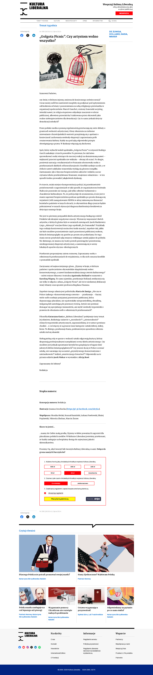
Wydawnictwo (98, 21)
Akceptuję (55, 493)
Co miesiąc (56, 483)
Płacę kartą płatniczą (59, 499)
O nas (53, 639)
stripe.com (93, 499)
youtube (23, 647)
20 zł (72, 473)
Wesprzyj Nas (121, 648)
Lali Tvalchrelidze (95, 614)
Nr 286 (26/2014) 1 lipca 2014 (50, 31)
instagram (27, 647)
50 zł (52, 473)
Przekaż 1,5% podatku (124, 653)
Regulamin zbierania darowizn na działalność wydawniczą (92, 651)
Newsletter (55, 648)
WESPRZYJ (124, 13)
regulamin (59, 493)
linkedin (35, 647)
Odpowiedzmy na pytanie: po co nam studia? (119, 609)
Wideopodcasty (71, 21)
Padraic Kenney (84, 579)
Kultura (57, 21)
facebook (19, 647)
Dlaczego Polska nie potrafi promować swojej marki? (44, 574)
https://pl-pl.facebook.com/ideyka (83, 409)
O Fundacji (55, 658)
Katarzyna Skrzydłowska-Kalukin (32, 579)
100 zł (92, 467)
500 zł (52, 467)
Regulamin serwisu (90, 639)
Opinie (85, 21)
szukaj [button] (114, 21)
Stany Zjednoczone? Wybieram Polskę (96, 574)
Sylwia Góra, (83, 614)
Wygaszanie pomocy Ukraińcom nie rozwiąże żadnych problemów (60, 610)
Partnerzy (119, 639)
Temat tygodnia (42, 21)
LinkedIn (33, 35)
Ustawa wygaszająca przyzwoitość (88, 609)
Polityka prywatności (90, 644)
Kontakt (54, 644)
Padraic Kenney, (26, 614)
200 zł (72, 467)
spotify (39, 647)
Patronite (119, 658)
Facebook (21, 35)
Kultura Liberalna (34, 9)
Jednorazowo (82, 483)
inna (92, 473)
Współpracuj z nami (123, 644)
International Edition (58, 653)
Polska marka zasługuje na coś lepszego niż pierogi (32, 608)
